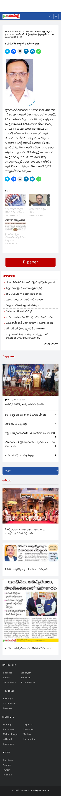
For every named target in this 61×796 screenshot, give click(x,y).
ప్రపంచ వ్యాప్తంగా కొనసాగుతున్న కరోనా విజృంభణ (15, 237)
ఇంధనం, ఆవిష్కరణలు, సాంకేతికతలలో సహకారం (28, 648)
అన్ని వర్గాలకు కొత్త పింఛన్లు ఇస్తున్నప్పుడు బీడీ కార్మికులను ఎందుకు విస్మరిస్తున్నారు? (27, 336)
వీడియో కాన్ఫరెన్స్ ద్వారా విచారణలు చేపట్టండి (26, 569)
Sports (6, 677)
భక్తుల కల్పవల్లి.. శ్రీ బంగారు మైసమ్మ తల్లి (24, 288)
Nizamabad (28, 729)
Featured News (28, 682)
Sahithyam (26, 672)
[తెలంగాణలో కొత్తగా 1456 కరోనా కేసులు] (15, 200)
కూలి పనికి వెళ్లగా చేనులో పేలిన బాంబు (24, 294)
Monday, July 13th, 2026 (16, 400)
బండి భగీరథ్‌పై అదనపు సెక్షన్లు (19, 456)
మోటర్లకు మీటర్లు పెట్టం (16, 424)
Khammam (8, 744)
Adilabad (7, 739)
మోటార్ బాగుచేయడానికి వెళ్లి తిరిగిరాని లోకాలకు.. (29, 317)
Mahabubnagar (10, 734)
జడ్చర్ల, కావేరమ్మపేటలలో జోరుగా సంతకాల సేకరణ (29, 323)
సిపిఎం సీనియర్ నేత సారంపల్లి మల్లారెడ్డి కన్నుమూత (30, 282)
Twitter (6, 770)
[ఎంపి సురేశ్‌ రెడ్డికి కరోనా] (39, 200)
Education (25, 677)
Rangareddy (29, 739)
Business (7, 672)
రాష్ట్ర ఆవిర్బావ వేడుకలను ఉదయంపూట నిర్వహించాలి (30, 433)
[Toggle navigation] (55, 16)
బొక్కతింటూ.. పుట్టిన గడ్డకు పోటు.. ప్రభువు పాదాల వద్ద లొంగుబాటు (30, 444)
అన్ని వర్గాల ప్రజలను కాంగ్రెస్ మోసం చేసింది (25, 415)
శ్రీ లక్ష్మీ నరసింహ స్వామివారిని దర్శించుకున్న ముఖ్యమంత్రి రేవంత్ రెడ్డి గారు (25, 532)
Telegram (7, 774)
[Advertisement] (32, 5)
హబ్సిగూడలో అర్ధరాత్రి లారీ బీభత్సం (22, 306)
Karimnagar (9, 729)
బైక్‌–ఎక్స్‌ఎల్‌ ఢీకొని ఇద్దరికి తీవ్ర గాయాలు (25, 329)
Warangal (8, 724)
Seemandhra (9, 682)
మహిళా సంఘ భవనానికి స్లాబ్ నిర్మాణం (24, 300)
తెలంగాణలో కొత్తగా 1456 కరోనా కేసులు (14, 211)
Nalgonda (28, 724)
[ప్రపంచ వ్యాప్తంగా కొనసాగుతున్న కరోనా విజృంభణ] (15, 225)
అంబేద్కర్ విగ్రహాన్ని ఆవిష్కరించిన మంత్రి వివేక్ (24, 404)
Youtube (7, 765)
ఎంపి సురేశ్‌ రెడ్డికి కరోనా (37, 211)
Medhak (27, 734)
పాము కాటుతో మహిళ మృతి (19, 312)
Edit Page (8, 698)
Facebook (8, 760)
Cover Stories (10, 703)
